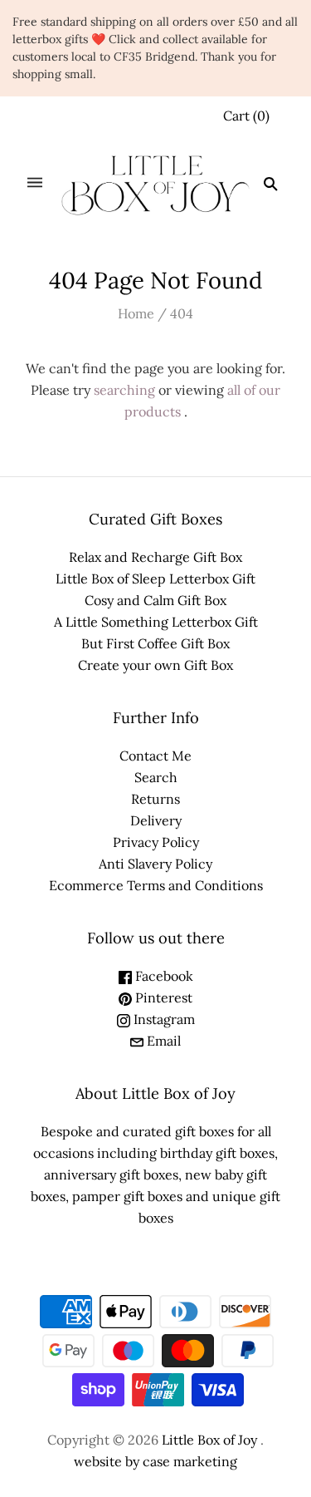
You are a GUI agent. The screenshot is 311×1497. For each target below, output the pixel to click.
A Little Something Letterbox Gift (156, 621)
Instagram (162, 1019)
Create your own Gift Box (155, 665)
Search (155, 777)
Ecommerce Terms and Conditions (156, 885)
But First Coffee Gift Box (155, 643)
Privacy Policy (156, 842)
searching (124, 390)
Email (162, 1040)
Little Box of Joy (209, 1439)
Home (136, 313)
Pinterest (162, 997)
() (246, 115)
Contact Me (155, 755)
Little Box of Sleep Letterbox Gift (155, 578)
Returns (155, 798)
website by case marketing (155, 1461)
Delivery (156, 820)
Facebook (162, 976)
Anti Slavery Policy (155, 863)
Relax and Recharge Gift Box (155, 557)
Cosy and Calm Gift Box (155, 600)
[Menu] (35, 184)
